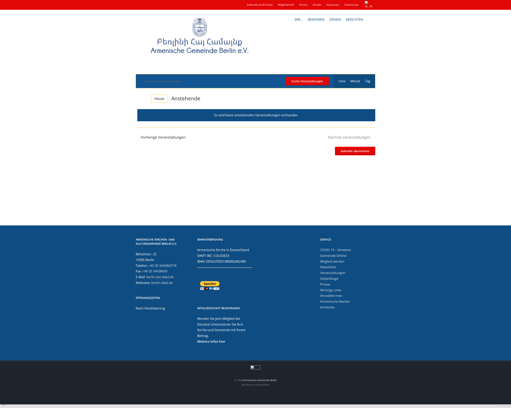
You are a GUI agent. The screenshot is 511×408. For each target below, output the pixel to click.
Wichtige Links (331, 290)
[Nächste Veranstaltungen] (145, 99)
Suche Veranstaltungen (307, 81)
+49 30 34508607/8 (162, 265)
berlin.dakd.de (162, 283)
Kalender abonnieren (355, 151)
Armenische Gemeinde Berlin (260, 380)
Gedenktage (329, 278)
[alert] (256, 115)
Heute (159, 98)
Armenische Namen (335, 301)
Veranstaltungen (332, 273)
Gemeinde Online (333, 255)
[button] (369, 19)
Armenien (327, 307)
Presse (325, 284)
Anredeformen (331, 296)
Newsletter (328, 267)
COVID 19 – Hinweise (335, 250)
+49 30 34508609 (154, 271)
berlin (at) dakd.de (160, 277)
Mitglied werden (332, 261)
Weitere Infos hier (211, 341)
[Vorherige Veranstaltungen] (138, 98)
